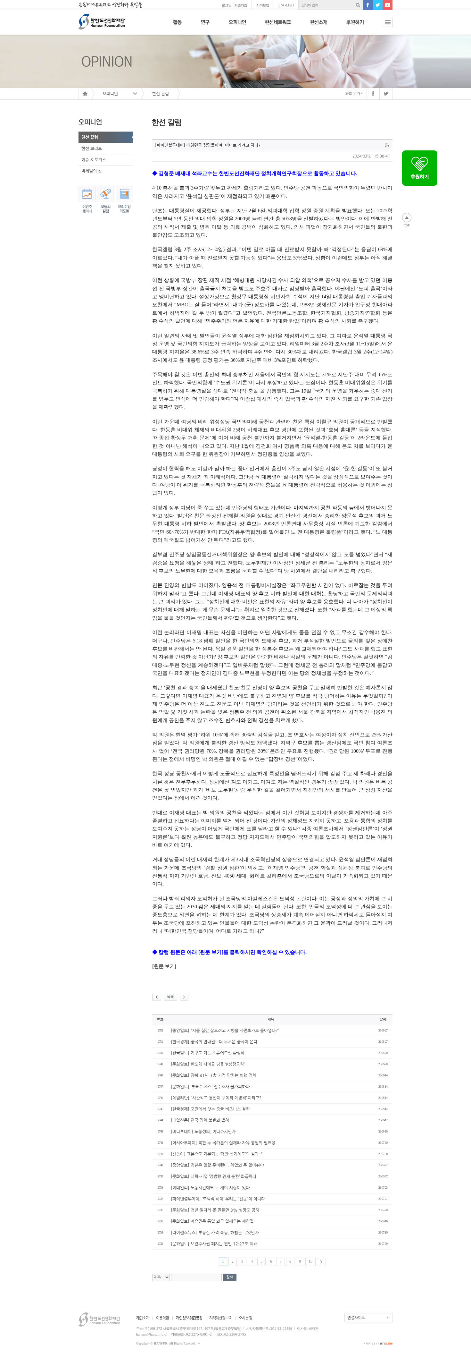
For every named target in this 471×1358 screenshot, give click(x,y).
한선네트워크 (278, 26)
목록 (170, 996)
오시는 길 (245, 1318)
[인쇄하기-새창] (387, 145)
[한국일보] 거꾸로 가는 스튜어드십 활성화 (207, 1052)
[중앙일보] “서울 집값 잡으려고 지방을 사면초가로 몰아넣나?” (225, 1030)
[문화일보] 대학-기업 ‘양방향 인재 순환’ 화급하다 (213, 1176)
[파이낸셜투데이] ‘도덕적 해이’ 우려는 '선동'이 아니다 (218, 1198)
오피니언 (237, 26)
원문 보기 (164, 966)
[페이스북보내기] (373, 93)
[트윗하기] (386, 93)
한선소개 (319, 26)
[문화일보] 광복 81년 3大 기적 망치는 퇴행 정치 (213, 1075)
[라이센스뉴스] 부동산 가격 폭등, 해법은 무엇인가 (215, 1232)
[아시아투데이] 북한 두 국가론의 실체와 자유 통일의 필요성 (223, 1142)
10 (310, 1261)
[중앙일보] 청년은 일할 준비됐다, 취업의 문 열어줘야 (217, 1165)
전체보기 (382, 26)
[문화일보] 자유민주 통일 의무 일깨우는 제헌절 (212, 1221)
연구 (205, 26)
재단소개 (142, 1318)
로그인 (226, 5)
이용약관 (162, 1318)
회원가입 (240, 5)
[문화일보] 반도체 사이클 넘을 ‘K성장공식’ (207, 1064)
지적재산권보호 (220, 1318)
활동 (177, 26)
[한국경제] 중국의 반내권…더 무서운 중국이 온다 (214, 1041)
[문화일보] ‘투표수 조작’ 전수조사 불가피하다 (210, 1086)
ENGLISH (286, 5)
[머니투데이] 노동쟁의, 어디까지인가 (203, 1131)
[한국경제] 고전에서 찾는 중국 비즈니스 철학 (210, 1109)
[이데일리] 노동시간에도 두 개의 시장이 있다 (210, 1187)
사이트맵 (262, 5)
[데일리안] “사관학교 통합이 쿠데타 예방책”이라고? (216, 1097)
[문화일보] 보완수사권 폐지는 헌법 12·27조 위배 (214, 1243)
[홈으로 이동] (84, 93)
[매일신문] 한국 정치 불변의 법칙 (200, 1120)
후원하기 (355, 26)
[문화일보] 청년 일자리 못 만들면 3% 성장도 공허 (215, 1210)
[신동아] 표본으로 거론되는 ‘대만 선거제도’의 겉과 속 (217, 1153)
